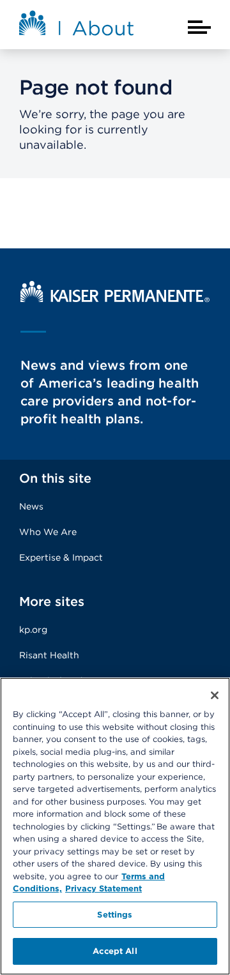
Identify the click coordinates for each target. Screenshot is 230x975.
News (31, 506)
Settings (114, 914)
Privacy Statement (103, 888)
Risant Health (49, 655)
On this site (55, 478)
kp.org (33, 629)
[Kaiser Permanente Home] (115, 299)
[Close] (215, 695)
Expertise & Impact (61, 557)
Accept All (115, 951)
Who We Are (48, 532)
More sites (51, 601)
